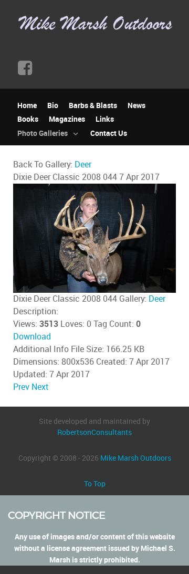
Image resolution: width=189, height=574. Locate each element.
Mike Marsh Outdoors (135, 458)
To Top (95, 483)
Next (40, 387)
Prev (21, 387)
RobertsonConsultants (94, 432)
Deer (83, 164)
